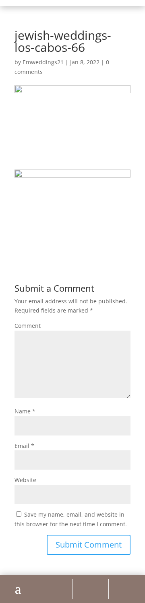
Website (25, 480)
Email (24, 446)
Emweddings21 (43, 62)
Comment (27, 325)
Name (24, 411)
